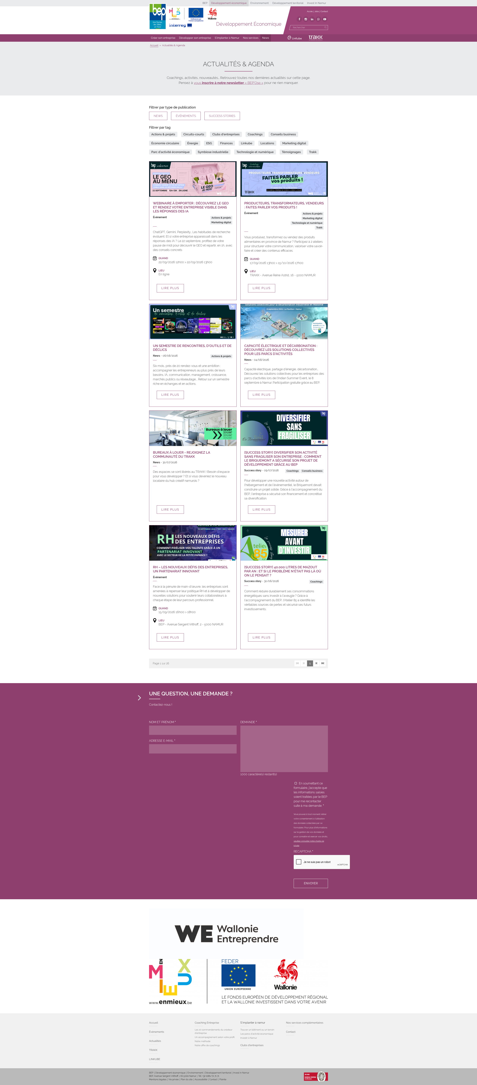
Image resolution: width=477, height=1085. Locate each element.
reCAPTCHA (303, 851)
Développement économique (229, 3)
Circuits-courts (193, 134)
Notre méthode (202, 1041)
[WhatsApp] (318, 19)
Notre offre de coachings (207, 1045)
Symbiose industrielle (213, 152)
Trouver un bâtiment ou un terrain (257, 1029)
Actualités (155, 1041)
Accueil (153, 1022)
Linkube (246, 143)
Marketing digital (294, 143)
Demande (248, 722)
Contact (324, 11)
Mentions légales (157, 1079)
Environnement (259, 3)
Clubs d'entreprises (225, 134)
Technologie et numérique (255, 152)
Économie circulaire (165, 143)
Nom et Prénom (162, 722)
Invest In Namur (316, 3)
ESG (209, 143)
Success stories (222, 116)
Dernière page (323, 663)
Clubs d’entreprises (251, 1045)
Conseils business (283, 134)
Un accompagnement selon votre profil (215, 1037)
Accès (310, 11)
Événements (186, 116)
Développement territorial (287, 3)
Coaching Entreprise (207, 1022)
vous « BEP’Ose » (228, 83)
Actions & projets (163, 134)
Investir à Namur (248, 1038)
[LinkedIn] (312, 19)
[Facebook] (299, 19)
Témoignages (291, 152)
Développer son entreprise (195, 37)
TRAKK (153, 1050)
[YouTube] (325, 19)
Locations (267, 143)
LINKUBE (154, 1059)
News (265, 37)
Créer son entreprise (163, 37)
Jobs (316, 11)
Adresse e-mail (162, 741)
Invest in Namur (241, 1072)
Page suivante (316, 663)
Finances (226, 143)
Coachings (255, 134)
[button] (163, 38)
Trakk (313, 152)
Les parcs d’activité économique (256, 1034)
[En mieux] (193, 17)
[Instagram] (306, 19)
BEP (205, 3)
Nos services (250, 37)
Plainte (222, 1079)
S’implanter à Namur (227, 37)
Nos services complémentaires (304, 1022)
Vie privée (173, 1079)
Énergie (192, 143)
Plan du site (186, 1079)
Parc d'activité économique (170, 152)
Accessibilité (201, 1079)
